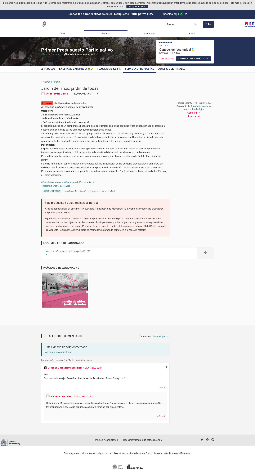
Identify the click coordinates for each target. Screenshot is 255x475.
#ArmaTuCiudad (50, 54)
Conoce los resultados (193, 58)
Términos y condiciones (105, 440)
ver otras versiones (202, 106)
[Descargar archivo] (205, 253)
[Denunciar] (97, 94)
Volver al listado (51, 81)
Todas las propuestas (139, 68)
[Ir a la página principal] (44, 24)
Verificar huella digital (194, 109)
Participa (106, 33)
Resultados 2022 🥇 (109, 68)
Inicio (63, 33)
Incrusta (192, 116)
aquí (120, 6)
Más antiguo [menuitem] (159, 336)
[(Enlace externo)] (65, 291)
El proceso (48, 68)
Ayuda (192, 33)
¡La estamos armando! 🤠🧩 (76, 68)
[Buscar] (195, 24)
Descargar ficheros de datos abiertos (142, 440)
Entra (208, 24)
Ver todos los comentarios (58, 352)
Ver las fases (167, 58)
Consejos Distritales (171, 68)
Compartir (192, 113)
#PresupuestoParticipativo (79, 182)
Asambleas (149, 33)
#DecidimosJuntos (52, 182)
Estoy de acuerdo (137, 6)
